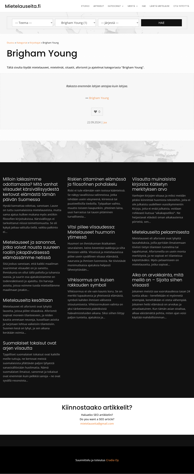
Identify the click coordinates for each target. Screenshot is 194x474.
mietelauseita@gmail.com (97, 423)
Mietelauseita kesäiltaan (28, 300)
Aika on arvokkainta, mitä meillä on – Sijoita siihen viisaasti (157, 280)
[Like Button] (95, 111)
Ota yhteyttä (181, 6)
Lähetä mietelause (159, 6)
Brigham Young (99, 98)
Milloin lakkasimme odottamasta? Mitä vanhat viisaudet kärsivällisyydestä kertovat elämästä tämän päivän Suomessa (31, 189)
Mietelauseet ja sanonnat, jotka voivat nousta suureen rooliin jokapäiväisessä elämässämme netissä (31, 249)
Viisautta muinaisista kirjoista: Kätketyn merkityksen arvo (154, 184)
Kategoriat (114, 6)
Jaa (105, 122)
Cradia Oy (112, 460)
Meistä (131, 6)
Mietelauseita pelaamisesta (160, 232)
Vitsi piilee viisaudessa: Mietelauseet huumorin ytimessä (91, 232)
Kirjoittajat (35, 42)
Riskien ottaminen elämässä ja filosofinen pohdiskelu (97, 181)
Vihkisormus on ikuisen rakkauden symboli (91, 282)
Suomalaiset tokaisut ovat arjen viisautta (29, 345)
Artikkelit (98, 6)
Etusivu (85, 6)
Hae (144, 6)
